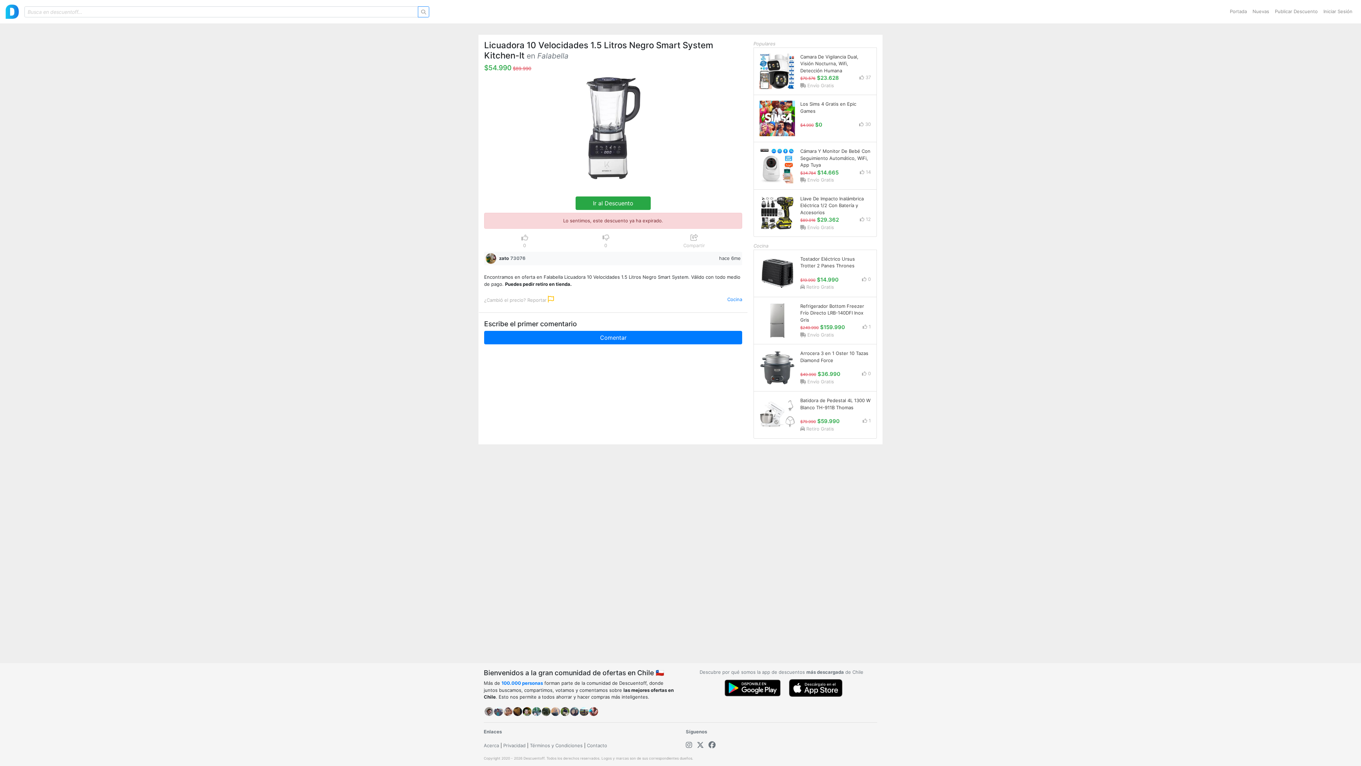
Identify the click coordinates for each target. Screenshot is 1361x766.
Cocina (734, 299)
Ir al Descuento (613, 203)
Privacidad (514, 745)
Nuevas (1261, 11)
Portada (1238, 11)
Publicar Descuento (1296, 11)
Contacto (597, 745)
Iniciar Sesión (1337, 11)
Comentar (613, 337)
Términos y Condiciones (556, 745)
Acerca (491, 745)
